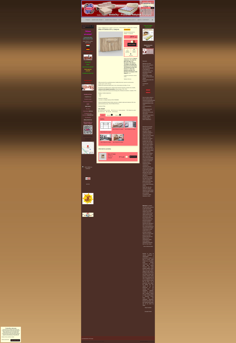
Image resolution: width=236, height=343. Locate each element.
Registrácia (152, 1)
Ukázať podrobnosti (5, 339)
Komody (109, 111)
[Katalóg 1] (88, 59)
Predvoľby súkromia (85, 341)
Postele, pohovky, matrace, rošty (127, 19)
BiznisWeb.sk (151, 341)
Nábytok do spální (132, 110)
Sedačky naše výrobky (97, 19)
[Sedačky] (87, 168)
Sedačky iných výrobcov (111, 19)
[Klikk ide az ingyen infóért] (148, 54)
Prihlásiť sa (145, 1)
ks (128, 156)
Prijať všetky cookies (15, 340)
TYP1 (100, 94)
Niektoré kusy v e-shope (105, 110)
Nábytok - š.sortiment (143, 19)
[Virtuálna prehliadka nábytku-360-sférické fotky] (87, 216)
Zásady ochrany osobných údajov (97, 341)
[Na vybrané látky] (87, 203)
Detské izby (102, 111)
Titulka (87, 19)
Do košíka (132, 44)
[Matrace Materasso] (148, 40)
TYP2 (100, 96)
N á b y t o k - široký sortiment (119, 110)
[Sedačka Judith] (88, 91)
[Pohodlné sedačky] (118, 17)
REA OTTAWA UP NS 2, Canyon (111, 156)
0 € (152, 7)
